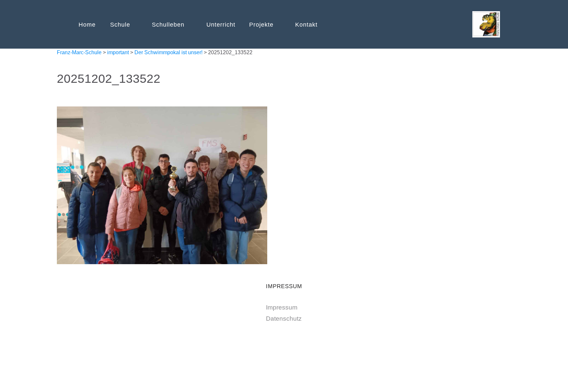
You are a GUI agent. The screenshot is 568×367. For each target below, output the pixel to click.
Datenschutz (284, 318)
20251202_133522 (108, 78)
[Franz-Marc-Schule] (486, 23)
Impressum (281, 307)
